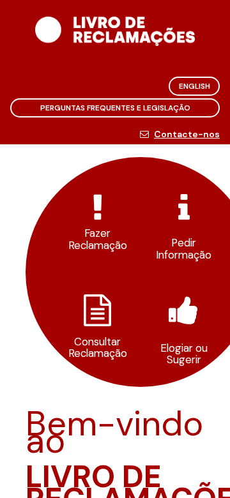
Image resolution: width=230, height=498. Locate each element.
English (194, 86)
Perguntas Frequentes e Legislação (115, 108)
